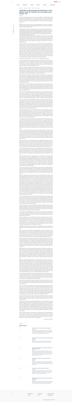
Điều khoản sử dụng (51, 393)
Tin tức (18, 4)
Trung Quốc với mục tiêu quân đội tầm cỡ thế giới (40, 368)
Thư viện (44, 4)
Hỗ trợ (39, 395)
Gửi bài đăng (52, 4)
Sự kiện (38, 4)
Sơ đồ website (40, 393)
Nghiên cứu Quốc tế (27, 8)
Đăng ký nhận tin (50, 395)
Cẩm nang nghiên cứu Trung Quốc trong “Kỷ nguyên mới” (41, 328)
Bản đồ (32, 4)
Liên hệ (29, 395)
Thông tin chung (30, 393)
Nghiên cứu (25, 4)
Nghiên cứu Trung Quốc (36, 8)
